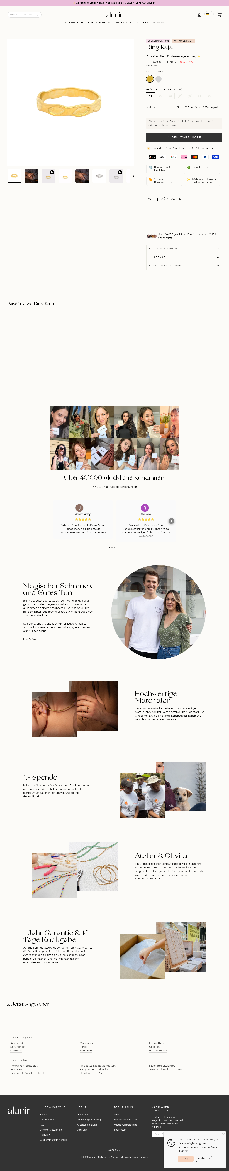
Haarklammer (158, 1051)
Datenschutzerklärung (126, 1119)
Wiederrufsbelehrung (125, 1124)
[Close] (223, 1134)
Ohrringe (16, 1051)
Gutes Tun (82, 1114)
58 (199, 96)
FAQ (42, 1124)
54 (180, 96)
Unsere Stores (47, 1119)
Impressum (120, 1129)
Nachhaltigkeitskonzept (90, 1119)
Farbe (154, 71)
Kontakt (44, 1114)
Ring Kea (16, 1069)
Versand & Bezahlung (51, 1129)
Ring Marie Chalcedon (94, 1069)
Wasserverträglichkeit (168, 265)
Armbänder (18, 1043)
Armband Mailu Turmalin (165, 1069)
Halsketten (156, 1043)
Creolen (154, 1047)
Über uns (82, 1129)
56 (189, 96)
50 (160, 96)
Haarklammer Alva (92, 1073)
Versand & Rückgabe (165, 248)
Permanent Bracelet (24, 1066)
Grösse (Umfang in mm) (164, 89)
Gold (150, 78)
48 (150, 96)
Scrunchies (17, 1047)
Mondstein (87, 1043)
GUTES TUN (123, 22)
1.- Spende (157, 257)
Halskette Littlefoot (162, 1066)
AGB (116, 1114)
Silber (158, 78)
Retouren (45, 1135)
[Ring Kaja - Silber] (165, 217)
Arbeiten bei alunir (87, 1124)
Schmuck (72, 22)
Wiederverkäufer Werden (53, 1140)
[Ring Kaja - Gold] (165, 212)
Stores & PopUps (150, 22)
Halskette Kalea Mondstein (98, 1066)
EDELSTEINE (97, 22)
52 (170, 96)
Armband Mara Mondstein (27, 1073)
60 (209, 96)
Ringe (83, 1047)
